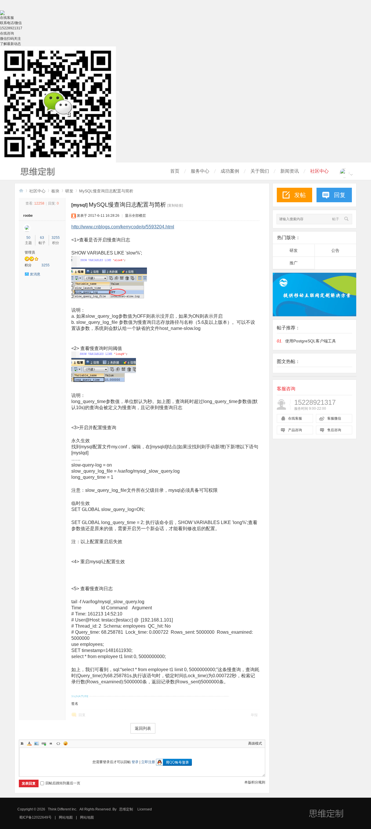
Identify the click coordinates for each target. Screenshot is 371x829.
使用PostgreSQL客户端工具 (310, 341)
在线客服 (295, 418)
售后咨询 (334, 430)
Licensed (144, 809)
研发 (69, 191)
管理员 (30, 252)
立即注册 (148, 762)
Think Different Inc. (62, 809)
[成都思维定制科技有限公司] (40, 177)
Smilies (65, 743)
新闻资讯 (289, 171)
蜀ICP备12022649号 (35, 817)
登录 (135, 762)
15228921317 (11, 28)
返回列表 (143, 728)
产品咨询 (295, 430)
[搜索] (346, 219)
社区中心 (319, 171)
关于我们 (259, 171)
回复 (82, 715)
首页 (174, 171)
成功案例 (230, 171)
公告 (335, 250)
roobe (28, 216)
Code (58, 743)
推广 (294, 263)
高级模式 (255, 743)
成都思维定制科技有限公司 (21, 190)
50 (28, 238)
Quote (51, 743)
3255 (56, 238)
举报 (254, 715)
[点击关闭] (0, 8)
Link (44, 743)
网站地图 (66, 817)
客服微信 (334, 418)
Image (36, 743)
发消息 (35, 274)
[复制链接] (175, 205)
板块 (55, 191)
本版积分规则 (254, 782)
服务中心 (200, 171)
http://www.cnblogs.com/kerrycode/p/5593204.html (122, 226)
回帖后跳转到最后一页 (63, 783)
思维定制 (126, 809)
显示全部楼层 (135, 216)
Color (29, 743)
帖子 (335, 219)
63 (42, 238)
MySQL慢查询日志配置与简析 (106, 191)
